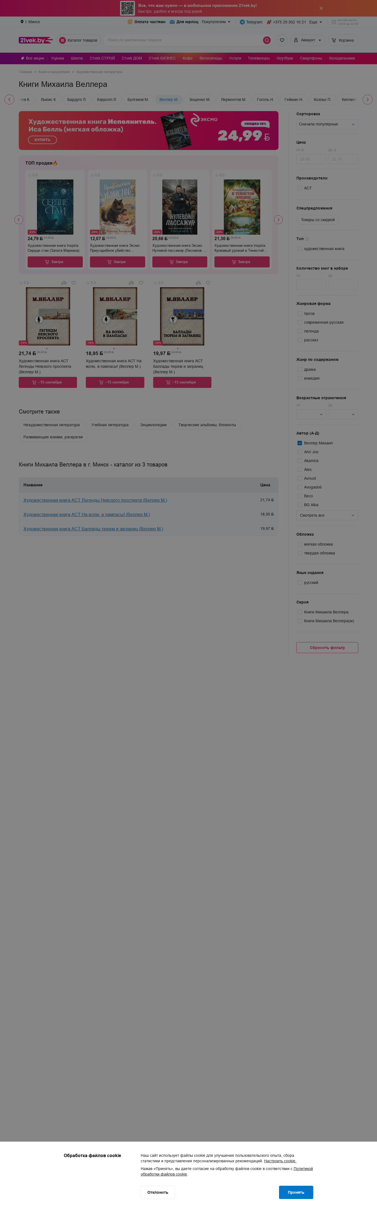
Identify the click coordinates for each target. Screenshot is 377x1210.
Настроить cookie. (280, 1161)
